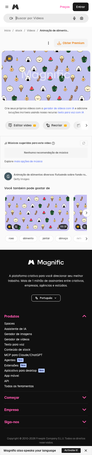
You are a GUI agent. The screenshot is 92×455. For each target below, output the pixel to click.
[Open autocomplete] (9, 18)
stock (18, 30)
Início (7, 30)
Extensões (15, 365)
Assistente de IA (15, 329)
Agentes (13, 360)
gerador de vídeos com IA (59, 108)
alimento (28, 238)
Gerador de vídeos (16, 339)
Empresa (11, 409)
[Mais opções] (48, 43)
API (6, 381)
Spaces (9, 323)
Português (46, 298)
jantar (46, 238)
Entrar (80, 7)
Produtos (11, 316)
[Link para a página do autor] (8, 177)
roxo (11, 238)
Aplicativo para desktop (24, 370)
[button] (46, 298)
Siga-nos (11, 422)
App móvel (11, 376)
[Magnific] (46, 263)
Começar (11, 397)
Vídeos (31, 30)
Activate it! (71, 450)
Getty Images (21, 179)
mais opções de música (28, 161)
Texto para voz (14, 344)
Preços (65, 7)
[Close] (85, 450)
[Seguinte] (86, 125)
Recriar (54, 126)
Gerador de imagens (18, 334)
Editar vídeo (19, 126)
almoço (63, 238)
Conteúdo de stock (17, 350)
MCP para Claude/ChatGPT (23, 355)
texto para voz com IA (71, 112)
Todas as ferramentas (19, 386)
